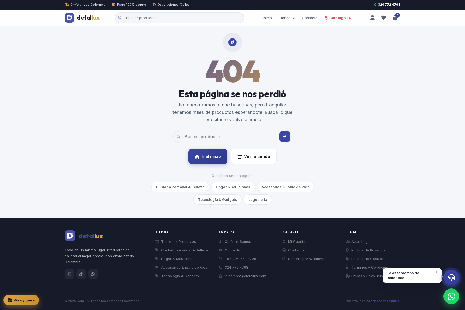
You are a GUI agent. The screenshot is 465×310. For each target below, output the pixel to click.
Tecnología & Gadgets (217, 199)
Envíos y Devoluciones (370, 276)
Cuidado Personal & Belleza (180, 187)
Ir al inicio (211, 156)
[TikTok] (81, 274)
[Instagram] (69, 274)
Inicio (267, 18)
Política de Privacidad (369, 250)
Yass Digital (391, 301)
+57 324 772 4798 (240, 258)
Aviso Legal (361, 241)
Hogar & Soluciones (233, 187)
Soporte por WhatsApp (307, 258)
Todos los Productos (178, 241)
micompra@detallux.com (245, 276)
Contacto (310, 18)
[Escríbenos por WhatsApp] (451, 296)
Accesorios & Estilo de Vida (285, 187)
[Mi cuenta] (372, 17)
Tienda (285, 18)
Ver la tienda (257, 156)
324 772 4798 (389, 4)
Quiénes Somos (238, 241)
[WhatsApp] (93, 274)
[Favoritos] (383, 17)
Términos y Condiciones (371, 267)
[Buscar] (284, 136)
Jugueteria (257, 199)
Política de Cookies (367, 258)
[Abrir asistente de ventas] (451, 277)
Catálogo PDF (341, 18)
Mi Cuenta (296, 241)
